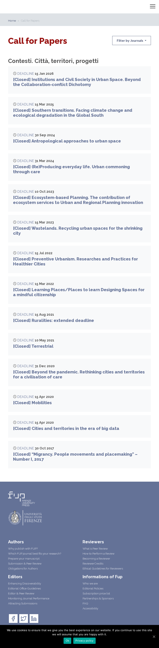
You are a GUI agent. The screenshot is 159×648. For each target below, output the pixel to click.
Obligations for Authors (23, 568)
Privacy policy (84, 640)
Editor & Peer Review (21, 593)
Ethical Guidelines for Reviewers (103, 568)
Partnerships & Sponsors (98, 598)
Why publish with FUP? (23, 548)
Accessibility (90, 608)
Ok (67, 640)
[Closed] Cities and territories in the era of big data (66, 428)
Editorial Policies (93, 588)
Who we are (90, 583)
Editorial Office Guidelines (24, 588)
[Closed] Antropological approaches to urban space (67, 141)
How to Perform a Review (98, 553)
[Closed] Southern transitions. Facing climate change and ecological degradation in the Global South (72, 113)
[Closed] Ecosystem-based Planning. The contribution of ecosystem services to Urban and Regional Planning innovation (78, 200)
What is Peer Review (95, 548)
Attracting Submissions (22, 603)
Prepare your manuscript (24, 558)
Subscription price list (96, 593)
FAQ (85, 603)
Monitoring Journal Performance (28, 598)
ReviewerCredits (93, 563)
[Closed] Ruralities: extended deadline (53, 320)
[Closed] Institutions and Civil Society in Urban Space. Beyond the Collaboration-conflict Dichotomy (77, 82)
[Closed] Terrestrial (33, 346)
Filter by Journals (130, 40)
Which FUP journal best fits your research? (34, 553)
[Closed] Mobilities (32, 402)
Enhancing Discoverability (24, 583)
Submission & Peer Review (25, 563)
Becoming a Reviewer (96, 558)
